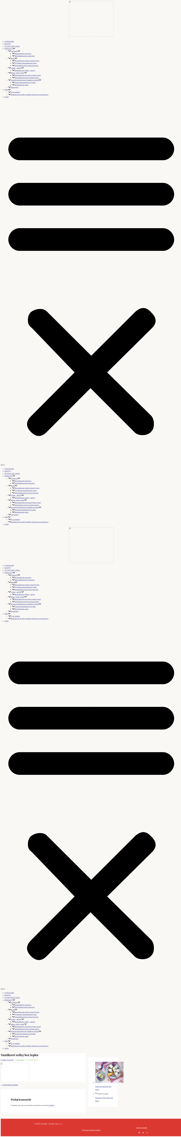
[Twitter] (143, 1133)
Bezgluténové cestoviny (23, 54)
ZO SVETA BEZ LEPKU (12, 46)
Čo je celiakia (15, 92)
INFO (6, 90)
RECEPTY (8, 44)
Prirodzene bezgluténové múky (26, 63)
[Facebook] (139, 1133)
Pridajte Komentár (7, 1060)
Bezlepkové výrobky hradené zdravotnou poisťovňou (29, 95)
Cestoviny (14, 51)
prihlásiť (51, 1105)
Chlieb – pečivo (16, 68)
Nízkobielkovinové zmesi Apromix (26, 66)
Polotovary (14, 87)
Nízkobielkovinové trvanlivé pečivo (27, 78)
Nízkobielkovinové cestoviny (25, 56)
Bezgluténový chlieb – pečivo (25, 70)
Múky (13, 58)
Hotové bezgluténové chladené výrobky (25, 80)
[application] (14, 49)
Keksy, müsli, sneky (17, 73)
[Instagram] (147, 1133)
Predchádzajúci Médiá (9, 1085)
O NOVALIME (9, 41)
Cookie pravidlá (141, 1128)
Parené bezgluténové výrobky (25, 83)
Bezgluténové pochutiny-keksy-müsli (28, 75)
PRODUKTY (9, 49)
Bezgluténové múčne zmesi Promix (27, 61)
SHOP (7, 97)
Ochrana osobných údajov (91, 1130)
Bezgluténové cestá (21, 85)
